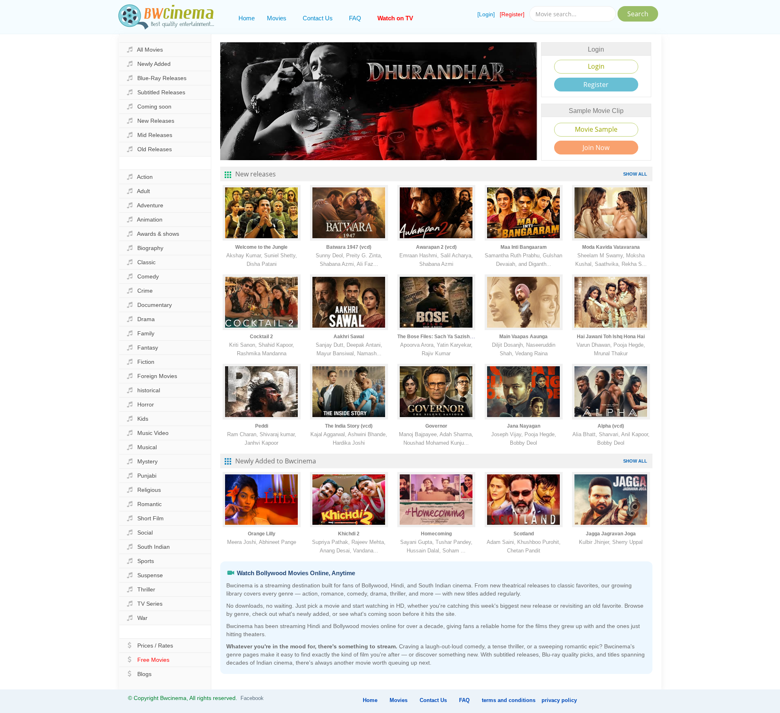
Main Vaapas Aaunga (523, 336)
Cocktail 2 (261, 336)
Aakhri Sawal (349, 336)
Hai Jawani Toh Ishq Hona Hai (611, 336)
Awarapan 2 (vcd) (436, 247)
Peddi (261, 426)
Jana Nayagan (523, 426)
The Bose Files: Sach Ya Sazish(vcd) (439, 336)
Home (246, 18)
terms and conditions (508, 700)
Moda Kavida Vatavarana (611, 247)
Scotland (524, 534)
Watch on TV (395, 18)
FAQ (355, 18)
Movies (276, 18)
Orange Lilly (261, 534)
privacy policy (559, 700)
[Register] (512, 14)
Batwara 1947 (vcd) (348, 247)
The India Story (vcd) (349, 426)
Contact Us (318, 18)
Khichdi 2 (349, 534)
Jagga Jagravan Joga (611, 534)
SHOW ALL (635, 174)
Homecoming (436, 534)
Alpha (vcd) (611, 426)
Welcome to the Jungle (261, 247)
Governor (436, 426)
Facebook (252, 698)
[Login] (486, 14)
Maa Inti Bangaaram (523, 247)
